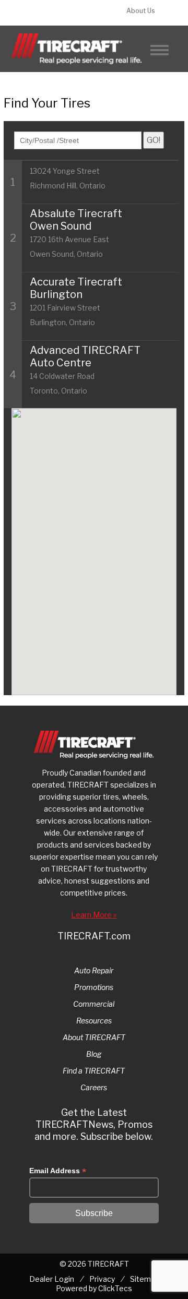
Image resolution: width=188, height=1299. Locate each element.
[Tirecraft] (76, 48)
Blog (93, 1054)
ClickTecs (115, 1288)
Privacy (102, 1278)
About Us (140, 11)
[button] (130, 645)
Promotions (93, 987)
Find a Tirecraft (63, 13)
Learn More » (93, 914)
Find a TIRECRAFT (94, 1070)
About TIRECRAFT (94, 1037)
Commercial (93, 1003)
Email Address (57, 1171)
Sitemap (144, 1278)
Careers (93, 1087)
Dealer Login (51, 1278)
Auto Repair (93, 970)
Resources (94, 1020)
